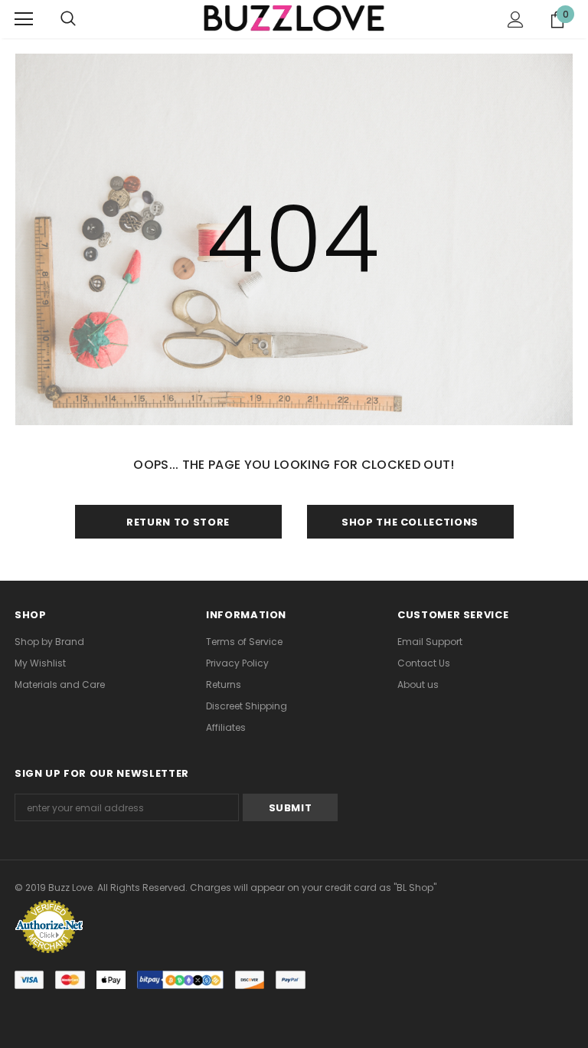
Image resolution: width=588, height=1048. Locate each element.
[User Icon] (516, 19)
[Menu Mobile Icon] (24, 19)
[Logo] (294, 18)
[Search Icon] (68, 19)
